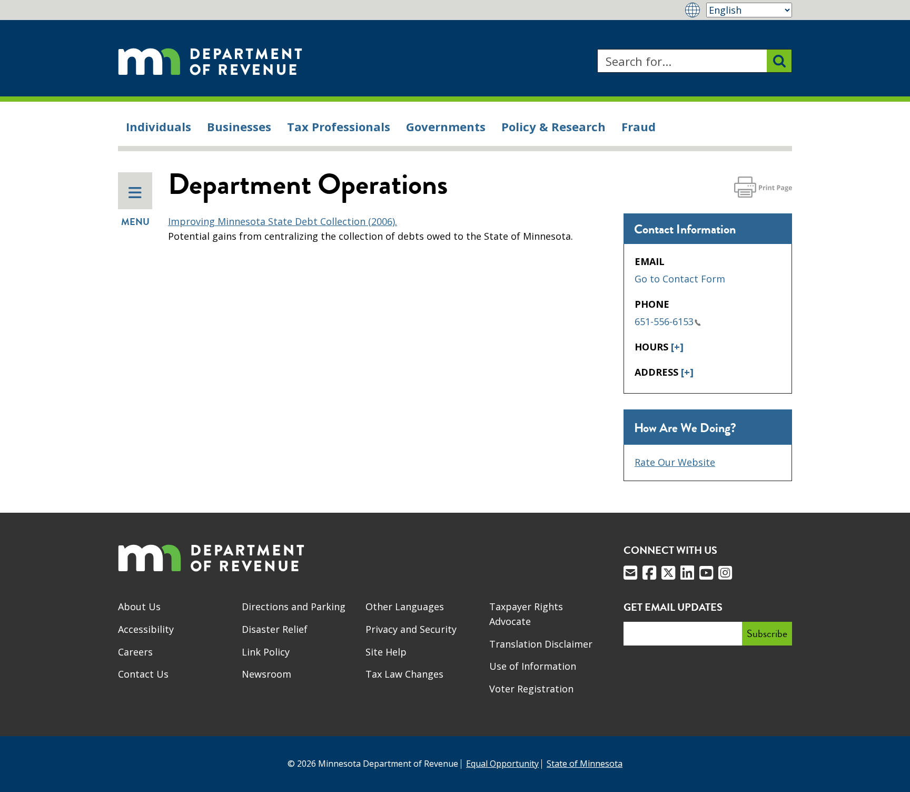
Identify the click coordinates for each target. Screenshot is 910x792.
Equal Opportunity (502, 763)
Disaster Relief (275, 629)
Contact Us (143, 674)
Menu (135, 222)
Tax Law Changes (404, 674)
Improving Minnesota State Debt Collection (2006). (282, 221)
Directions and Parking (293, 606)
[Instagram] (725, 573)
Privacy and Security (411, 629)
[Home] (210, 61)
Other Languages (404, 606)
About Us (139, 606)
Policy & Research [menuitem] (553, 126)
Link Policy (266, 652)
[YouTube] (706, 573)
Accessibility (146, 629)
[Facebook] (649, 573)
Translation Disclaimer (540, 644)
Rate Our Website (675, 462)
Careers (135, 652)
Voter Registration (531, 688)
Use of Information (532, 666)
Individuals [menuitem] (158, 126)
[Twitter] (668, 573)
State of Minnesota (584, 763)
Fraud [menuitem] (638, 126)
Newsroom (266, 674)
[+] (677, 346)
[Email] (630, 573)
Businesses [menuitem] (239, 126)
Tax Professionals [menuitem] (338, 126)
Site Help (386, 652)
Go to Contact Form (680, 278)
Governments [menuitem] (446, 126)
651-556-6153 (664, 321)
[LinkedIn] (687, 573)
